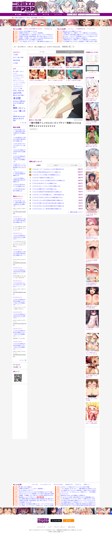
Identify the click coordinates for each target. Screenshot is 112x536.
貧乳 (19, 116)
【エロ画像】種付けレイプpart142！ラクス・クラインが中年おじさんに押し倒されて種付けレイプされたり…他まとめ (49, 34)
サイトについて (41, 527)
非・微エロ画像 (33, 14)
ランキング (59, 14)
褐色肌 (15, 116)
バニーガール (16, 82)
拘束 (19, 95)
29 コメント (79, 86)
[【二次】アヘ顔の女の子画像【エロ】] (74, 74)
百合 (17, 103)
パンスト (15, 84)
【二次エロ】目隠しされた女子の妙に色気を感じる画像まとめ (48, 203)
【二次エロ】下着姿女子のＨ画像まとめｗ (43, 177)
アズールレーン (16, 77)
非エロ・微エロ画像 (36, 120)
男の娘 (14, 103)
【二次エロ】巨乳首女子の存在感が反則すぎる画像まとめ (47, 191)
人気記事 (38, 165)
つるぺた (22, 71)
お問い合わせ (71, 527)
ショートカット (17, 78)
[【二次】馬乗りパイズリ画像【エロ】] (56, 61)
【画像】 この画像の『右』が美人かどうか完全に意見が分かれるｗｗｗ (37, 38)
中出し (15, 90)
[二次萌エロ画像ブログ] (56, 6)
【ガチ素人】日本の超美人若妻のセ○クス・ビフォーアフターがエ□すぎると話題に (82, 500)
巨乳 (20, 93)
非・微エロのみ (70, 51)
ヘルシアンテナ (65, 493)
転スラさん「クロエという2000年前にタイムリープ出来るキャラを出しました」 (83, 36)
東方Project (16, 101)
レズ (18, 88)
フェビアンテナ (91, 28)
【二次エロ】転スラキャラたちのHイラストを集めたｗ (19, 145)
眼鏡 (20, 103)
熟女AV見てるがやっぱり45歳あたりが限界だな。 (31, 39)
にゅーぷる (35, 484)
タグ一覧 (46, 14)
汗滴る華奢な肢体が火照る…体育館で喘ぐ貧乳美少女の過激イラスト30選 (79, 504)
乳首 (23, 90)
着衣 (23, 103)
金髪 (24, 116)
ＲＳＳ (69, 520)
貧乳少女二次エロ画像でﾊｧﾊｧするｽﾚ (72, 31)
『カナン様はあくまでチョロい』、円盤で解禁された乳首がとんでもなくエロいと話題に (41, 41)
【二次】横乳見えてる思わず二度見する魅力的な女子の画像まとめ (19, 139)
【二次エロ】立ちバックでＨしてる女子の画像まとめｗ (46, 186)
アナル (22, 77)
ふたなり (15, 73)
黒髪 (14, 120)
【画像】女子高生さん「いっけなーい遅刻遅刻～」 (32, 33)
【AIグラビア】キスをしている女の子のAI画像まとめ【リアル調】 (36, 492)
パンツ (20, 84)
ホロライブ (19, 86)
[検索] (97, 14)
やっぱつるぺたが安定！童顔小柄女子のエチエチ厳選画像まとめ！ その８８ (81, 497)
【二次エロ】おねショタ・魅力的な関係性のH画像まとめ (46, 208)
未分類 (17, 98)
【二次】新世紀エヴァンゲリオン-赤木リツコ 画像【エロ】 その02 (78, 498)
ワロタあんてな (48, 28)
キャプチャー (33, 129)
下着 (21, 88)
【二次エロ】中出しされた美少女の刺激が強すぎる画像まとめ (48, 206)
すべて (42, 51)
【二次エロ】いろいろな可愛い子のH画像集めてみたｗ (46, 174)
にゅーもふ (71, 28)
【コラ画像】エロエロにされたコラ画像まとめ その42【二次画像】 (36, 505)
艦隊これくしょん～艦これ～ (19, 111)
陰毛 (17, 118)
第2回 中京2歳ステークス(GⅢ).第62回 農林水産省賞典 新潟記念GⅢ (78, 505)
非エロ (21, 118)
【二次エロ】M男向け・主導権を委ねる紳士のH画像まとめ (19, 180)
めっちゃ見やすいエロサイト (26, 490)
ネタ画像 (15, 63)
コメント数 (74, 165)
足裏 (21, 116)
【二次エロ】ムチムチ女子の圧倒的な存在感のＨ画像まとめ (47, 200)
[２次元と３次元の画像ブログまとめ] (37, 74)
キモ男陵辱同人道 (80, 28)
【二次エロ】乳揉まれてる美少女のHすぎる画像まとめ (19, 151)
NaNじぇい (87, 484)
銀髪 (14, 118)
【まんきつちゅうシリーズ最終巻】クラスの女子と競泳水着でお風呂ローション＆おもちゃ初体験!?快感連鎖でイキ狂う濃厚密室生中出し (54, 493)
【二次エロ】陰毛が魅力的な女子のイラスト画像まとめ (46, 172)
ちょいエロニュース (46, 484)
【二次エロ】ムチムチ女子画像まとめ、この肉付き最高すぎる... (48, 194)
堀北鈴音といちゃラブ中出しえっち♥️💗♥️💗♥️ (31, 497)
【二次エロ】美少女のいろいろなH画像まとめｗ (44, 183)
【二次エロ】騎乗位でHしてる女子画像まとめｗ (44, 189)
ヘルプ (49, 527)
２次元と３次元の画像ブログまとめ (33, 28)
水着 (20, 101)
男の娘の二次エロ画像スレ (25, 487)
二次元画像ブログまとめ (25, 502)
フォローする (57, 520)
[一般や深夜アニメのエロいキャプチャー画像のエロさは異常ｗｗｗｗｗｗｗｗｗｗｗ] (56, 101)
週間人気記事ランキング (76, 212)
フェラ (15, 86)
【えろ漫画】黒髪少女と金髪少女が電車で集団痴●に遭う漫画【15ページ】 (38, 498)
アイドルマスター (18, 75)
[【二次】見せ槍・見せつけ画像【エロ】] (37, 61)
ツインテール (21, 80)
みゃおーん (78, 484)
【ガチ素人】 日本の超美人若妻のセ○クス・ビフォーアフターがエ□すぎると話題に (84, 34)
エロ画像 (19, 14)
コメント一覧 (22, 360)
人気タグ (56, 165)
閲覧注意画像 (16, 60)
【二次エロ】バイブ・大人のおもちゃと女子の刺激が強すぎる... (48, 169)
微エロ (15, 95)
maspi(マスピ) (69, 484)
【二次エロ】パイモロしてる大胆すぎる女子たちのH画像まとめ (48, 180)
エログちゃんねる (58, 484)
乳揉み (19, 90)
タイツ (15, 80)
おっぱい (16, 71)
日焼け (22, 95)
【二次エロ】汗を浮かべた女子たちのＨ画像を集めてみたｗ (47, 197)
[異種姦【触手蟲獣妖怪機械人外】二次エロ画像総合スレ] (74, 61)
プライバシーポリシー (59, 527)
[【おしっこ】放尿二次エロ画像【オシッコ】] (56, 74)
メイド (15, 88)
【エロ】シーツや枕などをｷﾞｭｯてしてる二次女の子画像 (75, 487)
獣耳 (24, 101)
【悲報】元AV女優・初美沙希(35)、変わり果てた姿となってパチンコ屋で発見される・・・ (42, 36)
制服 (14, 93)
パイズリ (22, 82)
